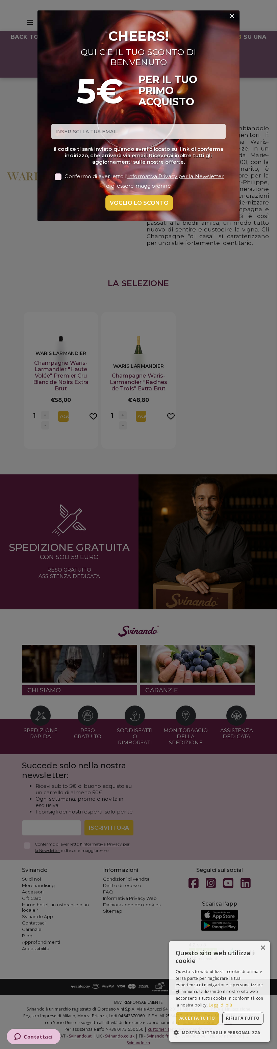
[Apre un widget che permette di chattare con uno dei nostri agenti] (33, 1037)
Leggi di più (220, 1005)
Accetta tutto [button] (197, 1018)
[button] (219, 1032)
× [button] (262, 947)
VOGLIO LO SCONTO (139, 203)
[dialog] (219, 991)
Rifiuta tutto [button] (242, 1018)
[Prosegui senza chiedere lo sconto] (232, 16)
